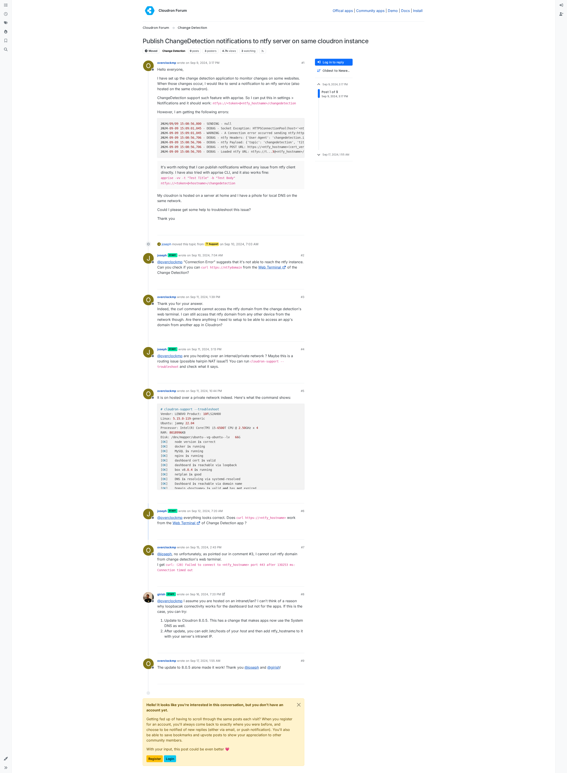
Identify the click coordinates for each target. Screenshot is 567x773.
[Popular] (6, 31)
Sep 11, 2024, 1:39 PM (205, 297)
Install (418, 10)
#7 (302, 547)
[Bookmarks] (6, 40)
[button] (6, 758)
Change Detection (173, 51)
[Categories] (6, 5)
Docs (405, 10)
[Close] (298, 705)
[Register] (561, 14)
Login (170, 759)
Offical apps (343, 10)
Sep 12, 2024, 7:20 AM (207, 511)
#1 (302, 62)
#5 (302, 391)
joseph (166, 244)
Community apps (370, 10)
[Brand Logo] (149, 10)
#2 (302, 255)
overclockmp (166, 62)
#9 (302, 660)
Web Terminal (269, 267)
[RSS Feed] (262, 51)
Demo (393, 10)
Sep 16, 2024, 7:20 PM (205, 594)
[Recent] (6, 14)
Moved (152, 51)
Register (154, 759)
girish (161, 594)
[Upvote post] (294, 229)
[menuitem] (561, 5)
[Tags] (6, 23)
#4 (302, 349)
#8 (302, 594)
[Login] (561, 5)
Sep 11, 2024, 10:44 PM (206, 391)
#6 (302, 511)
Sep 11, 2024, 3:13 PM (206, 349)
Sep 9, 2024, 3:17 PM (204, 62)
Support (213, 244)
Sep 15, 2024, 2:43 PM (205, 547)
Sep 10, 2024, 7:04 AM (207, 255)
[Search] (6, 49)
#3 (302, 297)
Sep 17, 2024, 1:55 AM (205, 660)
